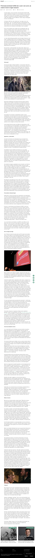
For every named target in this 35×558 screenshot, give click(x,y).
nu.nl (8, 350)
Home (1, 549)
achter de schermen (12, 527)
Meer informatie (29, 553)
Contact (13, 549)
